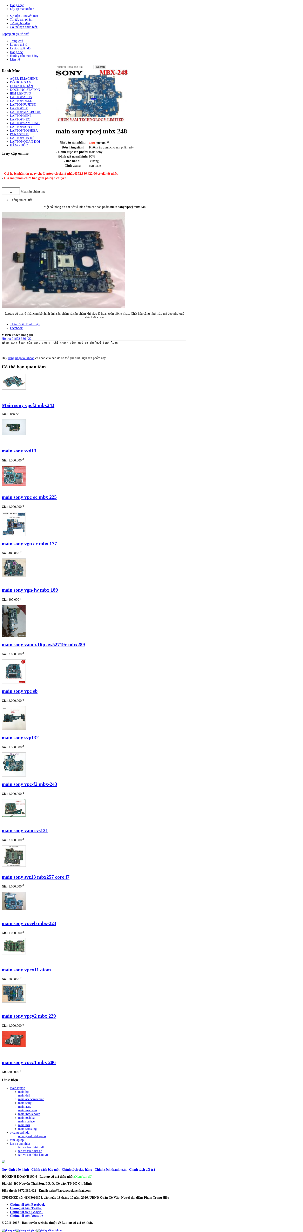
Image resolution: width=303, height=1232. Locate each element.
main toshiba (26, 1117)
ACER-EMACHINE (24, 78)
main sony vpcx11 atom (26, 969)
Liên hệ (15, 59)
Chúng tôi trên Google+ (26, 1212)
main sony (25, 1103)
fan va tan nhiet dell (31, 1147)
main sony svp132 (20, 737)
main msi (24, 1125)
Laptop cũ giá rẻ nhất (15, 34)
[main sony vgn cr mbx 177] (14, 535)
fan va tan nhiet (20, 1143)
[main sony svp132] (14, 729)
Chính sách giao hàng (77, 1169)
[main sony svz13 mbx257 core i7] (14, 865)
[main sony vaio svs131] (14, 816)
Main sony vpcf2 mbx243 (28, 405)
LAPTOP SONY (21, 126)
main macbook (27, 1110)
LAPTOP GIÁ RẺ (22, 138)
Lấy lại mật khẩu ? (22, 9)
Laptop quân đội (20, 48)
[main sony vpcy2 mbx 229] (14, 1001)
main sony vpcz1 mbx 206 (29, 1062)
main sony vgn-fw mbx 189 (30, 590)
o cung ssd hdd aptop (32, 1136)
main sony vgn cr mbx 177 (29, 543)
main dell (24, 1095)
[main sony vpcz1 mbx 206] (14, 1046)
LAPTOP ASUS (21, 97)
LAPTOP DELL (21, 101)
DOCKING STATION (25, 89)
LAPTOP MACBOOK (25, 112)
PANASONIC (19, 134)
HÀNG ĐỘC (19, 145)
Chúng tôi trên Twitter (26, 1208)
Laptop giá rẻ (18, 44)
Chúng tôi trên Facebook (27, 1204)
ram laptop (17, 1140)
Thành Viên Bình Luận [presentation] (25, 324)
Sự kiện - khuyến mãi (24, 16)
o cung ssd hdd (19, 1132)
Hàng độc (16, 52)
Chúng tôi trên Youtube (26, 1215)
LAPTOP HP (19, 108)
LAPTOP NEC (20, 119)
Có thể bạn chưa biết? (24, 27)
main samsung (27, 1128)
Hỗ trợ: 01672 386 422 (17, 338)
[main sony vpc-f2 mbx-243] (14, 775)
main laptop (17, 1088)
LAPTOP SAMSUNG (25, 123)
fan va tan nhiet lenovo (33, 1154)
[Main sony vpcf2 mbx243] (14, 388)
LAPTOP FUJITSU (23, 104)
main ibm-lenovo (29, 1114)
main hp (23, 1091)
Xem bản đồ (83, 1176)
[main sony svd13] (14, 434)
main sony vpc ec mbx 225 (29, 497)
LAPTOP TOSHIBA (24, 130)
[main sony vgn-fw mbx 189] (14, 575)
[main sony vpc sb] (14, 682)
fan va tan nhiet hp (30, 1151)
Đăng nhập (17, 5)
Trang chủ (16, 41)
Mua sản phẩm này (33, 191)
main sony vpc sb (20, 691)
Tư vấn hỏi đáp (20, 23)
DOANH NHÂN (21, 86)
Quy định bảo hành (15, 1169)
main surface (26, 1121)
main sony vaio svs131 (25, 830)
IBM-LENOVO (20, 93)
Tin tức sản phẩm (21, 19)
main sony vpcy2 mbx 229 (29, 1016)
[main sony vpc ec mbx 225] (14, 485)
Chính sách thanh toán (111, 1169)
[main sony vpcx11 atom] (14, 953)
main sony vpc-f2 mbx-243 (29, 784)
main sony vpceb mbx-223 (29, 923)
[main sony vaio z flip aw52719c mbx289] (14, 636)
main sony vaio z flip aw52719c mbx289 (43, 644)
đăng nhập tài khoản (21, 358)
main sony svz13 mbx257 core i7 (35, 877)
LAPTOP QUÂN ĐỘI (25, 141)
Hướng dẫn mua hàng (24, 55)
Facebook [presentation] (16, 328)
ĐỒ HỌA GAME (22, 82)
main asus (24, 1106)
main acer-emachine (31, 1099)
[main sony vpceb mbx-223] (14, 909)
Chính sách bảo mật (45, 1169)
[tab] (98, 324)
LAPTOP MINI (20, 115)
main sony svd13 (19, 450)
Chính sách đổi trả (142, 1169)
